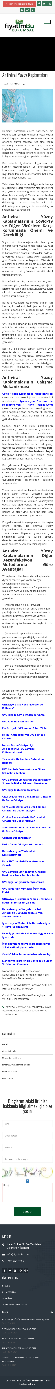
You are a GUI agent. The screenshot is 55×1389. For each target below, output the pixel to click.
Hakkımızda (10, 1292)
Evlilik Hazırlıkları (10, 1071)
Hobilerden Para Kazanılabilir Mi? (18, 1338)
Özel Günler (7, 1078)
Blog (7, 1286)
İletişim (8, 1298)
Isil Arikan (16, 83)
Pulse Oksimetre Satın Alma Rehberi (19, 1348)
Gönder (27, 1211)
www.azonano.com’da (25, 587)
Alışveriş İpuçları (9, 1051)
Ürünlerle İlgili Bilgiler (12, 1058)
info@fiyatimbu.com (18, 1254)
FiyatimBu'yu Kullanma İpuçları (16, 1064)
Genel (5, 1044)
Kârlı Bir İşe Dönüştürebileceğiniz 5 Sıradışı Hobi (25, 1319)
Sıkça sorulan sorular (16, 1304)
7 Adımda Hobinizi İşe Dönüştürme (19, 1329)
